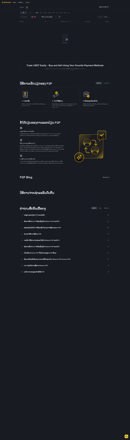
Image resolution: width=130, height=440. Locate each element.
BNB (54, 12)
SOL (69, 12)
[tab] (22, 7)
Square (27, 2)
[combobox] (35, 17)
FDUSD (49, 12)
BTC (41, 12)
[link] (66, 234)
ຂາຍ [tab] (30, 12)
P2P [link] (27, 7)
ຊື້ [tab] (23, 12)
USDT (37, 12)
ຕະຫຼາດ (14, 2)
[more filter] (59, 16)
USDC (44, 12)
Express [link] (22, 7)
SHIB (61, 12)
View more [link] (105, 177)
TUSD (65, 12)
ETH (57, 12)
